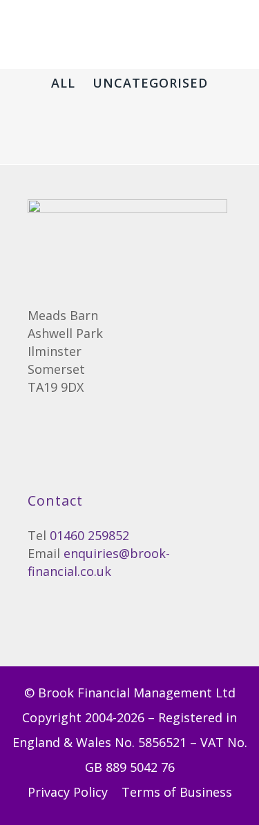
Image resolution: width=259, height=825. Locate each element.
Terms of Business (177, 792)
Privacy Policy (69, 792)
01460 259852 (89, 535)
